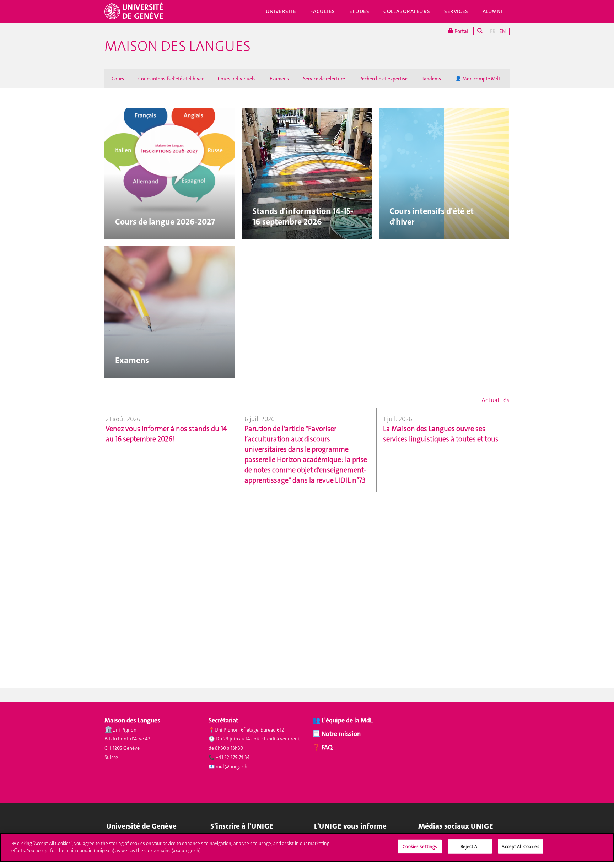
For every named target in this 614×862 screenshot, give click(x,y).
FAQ (326, 747)
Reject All (469, 847)
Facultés (322, 11)
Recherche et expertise (383, 78)
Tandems (431, 78)
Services (456, 11)
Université (281, 11)
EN (502, 31)
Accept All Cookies (520, 847)
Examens (279, 78)
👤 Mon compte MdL (478, 78)
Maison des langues (177, 46)
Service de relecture (324, 78)
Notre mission (340, 733)
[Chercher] (480, 31)
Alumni (492, 11)
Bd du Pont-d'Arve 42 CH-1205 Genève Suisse (127, 748)
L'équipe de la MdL (347, 720)
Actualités (495, 400)
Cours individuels (236, 78)
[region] (307, 847)
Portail (461, 31)
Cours (118, 78)
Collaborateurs (406, 11)
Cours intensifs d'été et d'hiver (171, 78)
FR (493, 31)
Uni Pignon (124, 730)
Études (359, 11)
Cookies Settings (420, 847)
